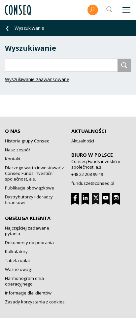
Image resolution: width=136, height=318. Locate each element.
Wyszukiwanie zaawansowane (37, 79)
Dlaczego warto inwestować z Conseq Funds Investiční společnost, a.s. (34, 173)
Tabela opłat (17, 260)
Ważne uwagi (18, 269)
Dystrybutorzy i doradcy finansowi (29, 199)
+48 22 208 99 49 (87, 174)
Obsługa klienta (28, 218)
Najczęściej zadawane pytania (27, 231)
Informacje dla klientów (28, 293)
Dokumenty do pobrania (29, 242)
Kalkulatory (16, 251)
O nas (12, 131)
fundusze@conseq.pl (92, 183)
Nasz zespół (17, 150)
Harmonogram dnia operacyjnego (24, 281)
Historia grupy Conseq (27, 141)
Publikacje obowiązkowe (29, 188)
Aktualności (88, 131)
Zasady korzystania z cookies (35, 302)
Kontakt (12, 159)
